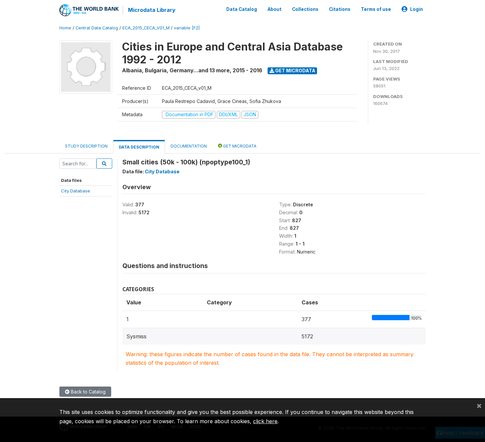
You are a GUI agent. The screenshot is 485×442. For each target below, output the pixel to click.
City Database (75, 190)
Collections (305, 9)
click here (265, 421)
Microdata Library (152, 10)
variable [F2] (187, 27)
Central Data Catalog (97, 27)
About (274, 9)
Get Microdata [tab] (239, 146)
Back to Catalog (88, 391)
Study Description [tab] (86, 146)
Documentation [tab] (189, 146)
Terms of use (376, 9)
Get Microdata (294, 70)
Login (416, 9)
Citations (339, 9)
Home (65, 27)
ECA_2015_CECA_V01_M (146, 27)
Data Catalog (241, 9)
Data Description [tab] (139, 147)
